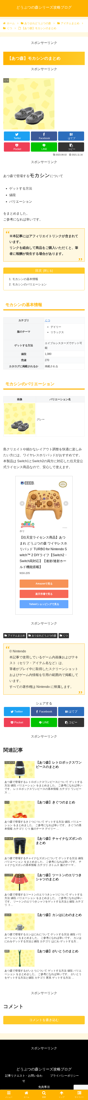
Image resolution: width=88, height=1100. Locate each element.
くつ (47, 320)
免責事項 (44, 1087)
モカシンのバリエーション (29, 284)
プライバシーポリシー (64, 1075)
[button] (79, 631)
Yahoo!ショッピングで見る (44, 604)
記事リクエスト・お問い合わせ (23, 1078)
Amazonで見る (44, 583)
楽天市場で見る (44, 593)
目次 (38, 270)
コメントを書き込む (44, 1020)
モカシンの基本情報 (25, 279)
